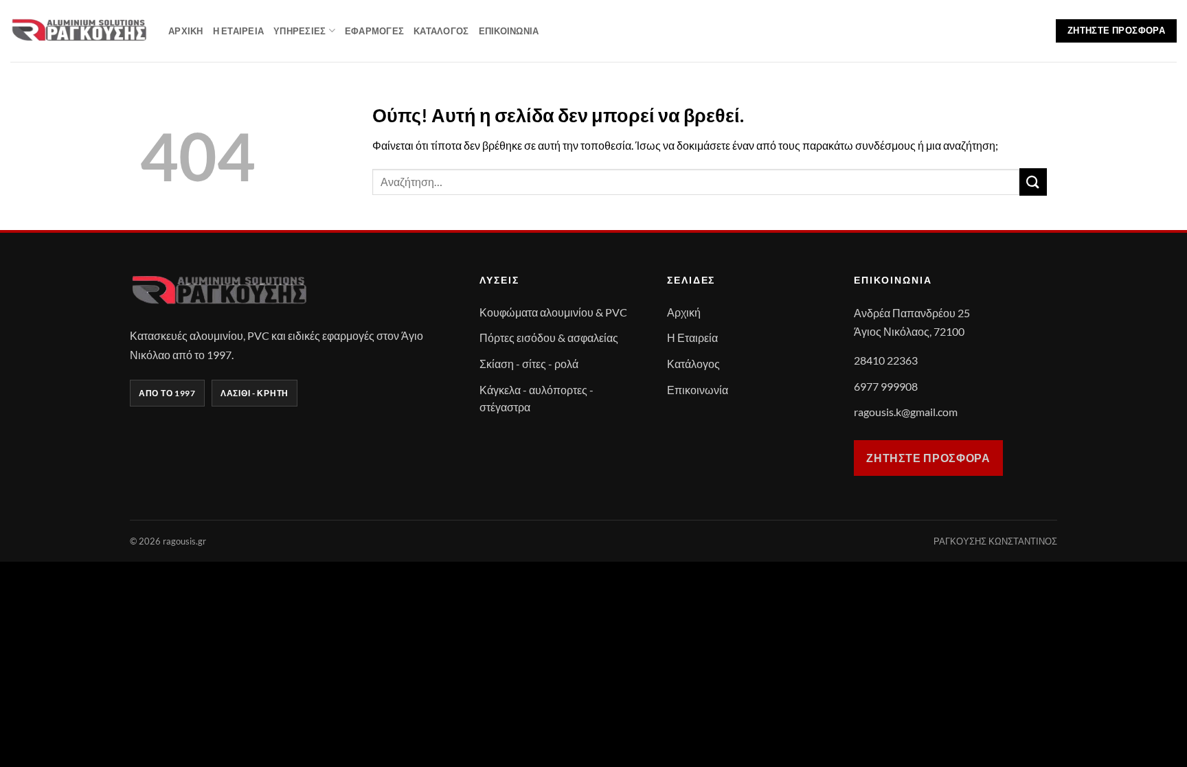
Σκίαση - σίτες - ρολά (528, 363)
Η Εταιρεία (238, 30)
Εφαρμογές (374, 30)
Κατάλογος (441, 30)
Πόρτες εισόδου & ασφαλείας (548, 337)
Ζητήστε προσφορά (928, 457)
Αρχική (185, 30)
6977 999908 (886, 386)
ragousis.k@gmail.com (906, 411)
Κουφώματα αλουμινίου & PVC (553, 312)
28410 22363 (886, 360)
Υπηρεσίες (299, 30)
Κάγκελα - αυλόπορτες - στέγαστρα (536, 398)
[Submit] (1033, 181)
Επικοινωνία (509, 30)
